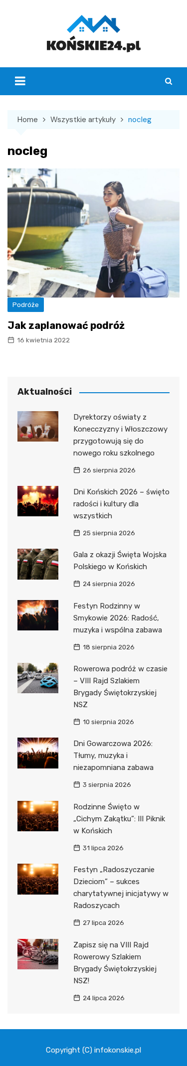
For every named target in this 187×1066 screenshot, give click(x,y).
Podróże (25, 304)
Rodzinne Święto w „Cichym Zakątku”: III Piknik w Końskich (119, 818)
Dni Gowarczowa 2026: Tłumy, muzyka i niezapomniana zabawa (113, 755)
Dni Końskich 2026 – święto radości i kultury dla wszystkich (121, 503)
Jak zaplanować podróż (66, 325)
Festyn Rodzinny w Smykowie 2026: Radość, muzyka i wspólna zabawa (117, 618)
